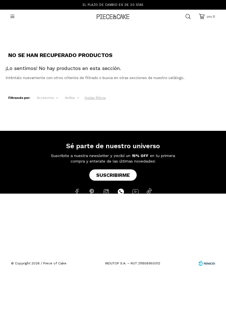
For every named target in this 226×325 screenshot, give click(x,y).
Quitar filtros (95, 98)
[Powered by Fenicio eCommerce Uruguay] (206, 263)
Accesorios (45, 98)
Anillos (70, 98)
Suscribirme (113, 175)
